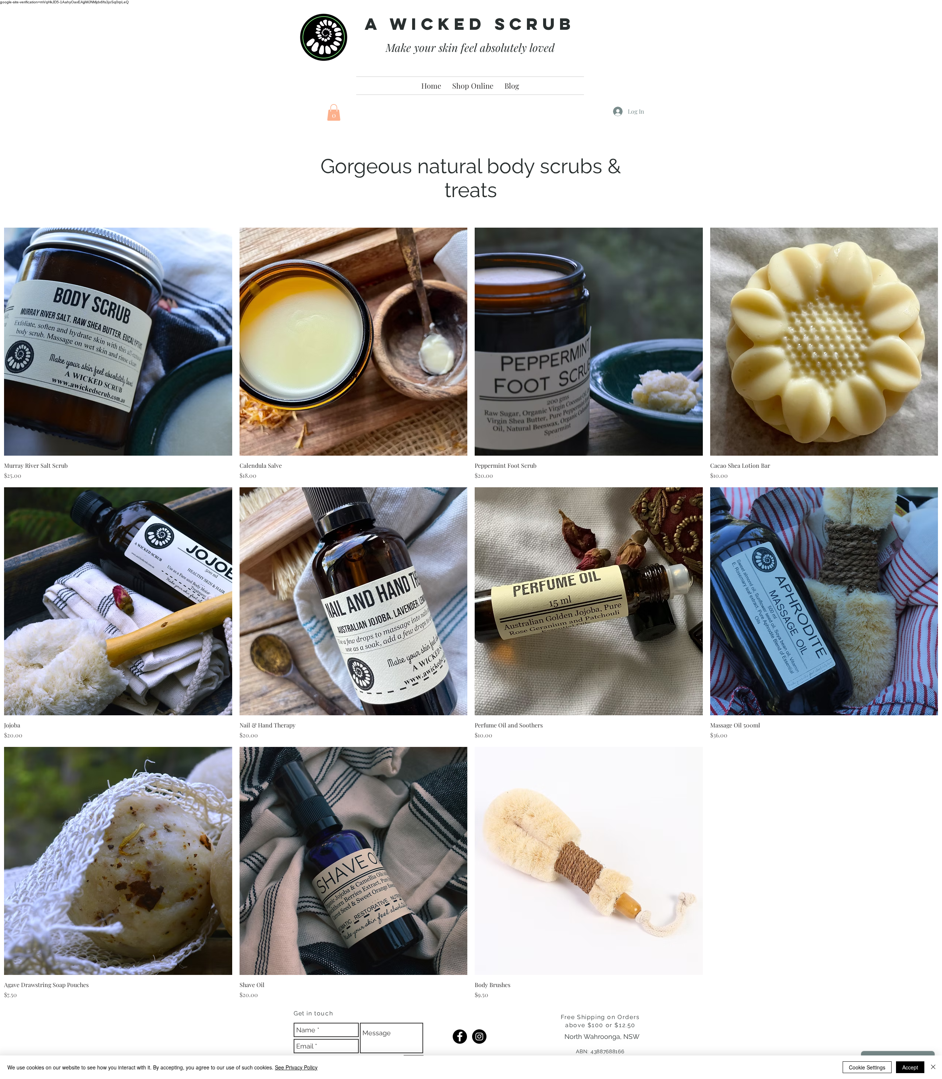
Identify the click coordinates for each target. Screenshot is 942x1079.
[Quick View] (118, 342)
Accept (910, 1067)
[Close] (933, 1067)
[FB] (460, 1036)
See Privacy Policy (296, 1067)
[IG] (479, 1036)
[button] (334, 112)
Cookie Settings (867, 1067)
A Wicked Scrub (470, 23)
